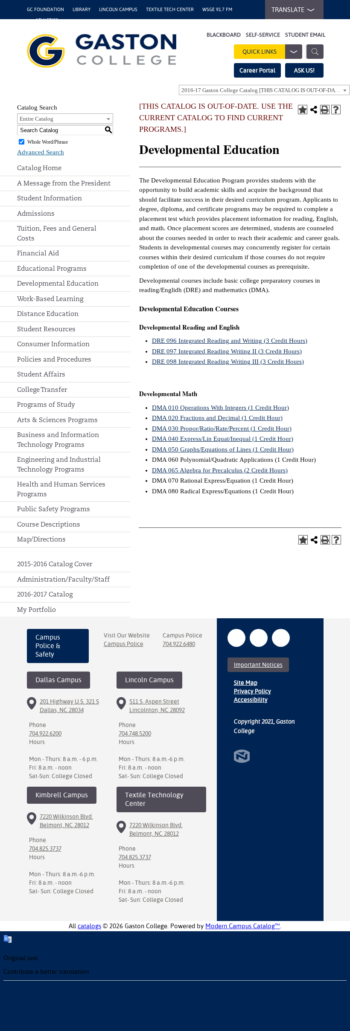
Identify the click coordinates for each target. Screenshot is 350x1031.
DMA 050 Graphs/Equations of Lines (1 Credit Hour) (223, 449)
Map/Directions (41, 539)
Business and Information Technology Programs (58, 440)
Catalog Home (39, 168)
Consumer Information (53, 344)
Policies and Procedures (54, 359)
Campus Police (123, 643)
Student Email (305, 35)
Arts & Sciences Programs (57, 420)
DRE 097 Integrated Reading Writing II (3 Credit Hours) (227, 351)
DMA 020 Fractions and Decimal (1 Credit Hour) (217, 417)
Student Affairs (41, 374)
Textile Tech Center (170, 9)
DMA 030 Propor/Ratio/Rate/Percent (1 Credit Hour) (222, 428)
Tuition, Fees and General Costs (56, 233)
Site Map (245, 682)
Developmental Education (58, 283)
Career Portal (257, 70)
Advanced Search (40, 152)
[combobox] (264, 90)
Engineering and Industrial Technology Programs (59, 464)
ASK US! (304, 70)
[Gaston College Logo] (101, 51)
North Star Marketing (242, 756)
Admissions (36, 213)
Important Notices (258, 664)
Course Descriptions (48, 524)
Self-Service (263, 35)
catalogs (89, 926)
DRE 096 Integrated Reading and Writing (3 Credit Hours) (229, 340)
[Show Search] (315, 51)
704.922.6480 (179, 643)
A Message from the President (64, 183)
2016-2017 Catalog (45, 594)
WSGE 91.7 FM (217, 9)
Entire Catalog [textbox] (36, 119)
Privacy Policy (252, 691)
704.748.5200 (135, 733)
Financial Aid (38, 253)
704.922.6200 (45, 733)
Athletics (46, 20)
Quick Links (259, 51)
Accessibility (251, 699)
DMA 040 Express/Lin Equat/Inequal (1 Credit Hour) (222, 438)
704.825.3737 (45, 848)
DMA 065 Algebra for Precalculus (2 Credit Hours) (220, 470)
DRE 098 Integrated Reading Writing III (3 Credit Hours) (228, 361)
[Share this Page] (313, 109)
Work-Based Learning (50, 299)
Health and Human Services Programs (61, 489)
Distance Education (48, 314)
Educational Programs (52, 268)
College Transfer (42, 389)
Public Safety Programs (53, 509)
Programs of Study (46, 404)
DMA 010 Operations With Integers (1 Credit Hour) (220, 407)
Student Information (49, 198)
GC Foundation (45, 9)
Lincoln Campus (118, 9)
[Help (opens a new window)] (336, 109)
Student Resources (46, 329)
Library (81, 9)
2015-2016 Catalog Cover (54, 564)
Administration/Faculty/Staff (63, 579)
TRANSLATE (287, 9)
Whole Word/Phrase (47, 142)
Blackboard (224, 35)
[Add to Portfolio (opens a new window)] (302, 109)
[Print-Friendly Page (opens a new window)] (325, 109)
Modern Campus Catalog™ (242, 926)
